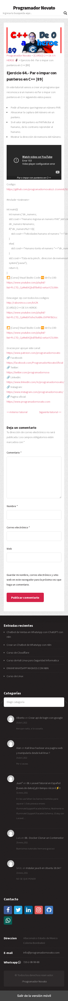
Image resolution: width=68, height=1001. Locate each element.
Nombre (12, 506)
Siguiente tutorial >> (50, 412)
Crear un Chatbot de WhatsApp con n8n (29, 644)
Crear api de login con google (46, 717)
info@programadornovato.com (41, 952)
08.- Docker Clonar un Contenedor (44, 838)
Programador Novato (34, 8)
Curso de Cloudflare (18, 652)
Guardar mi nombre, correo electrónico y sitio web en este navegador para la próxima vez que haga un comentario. (34, 579)
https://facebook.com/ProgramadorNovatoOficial (35, 362)
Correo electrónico (18, 527)
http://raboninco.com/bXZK (22, 302)
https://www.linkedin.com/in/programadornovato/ (35, 382)
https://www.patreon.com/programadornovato (33, 353)
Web (9, 548)
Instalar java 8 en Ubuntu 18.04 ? (43, 868)
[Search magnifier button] (65, 13)
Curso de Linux (15, 676)
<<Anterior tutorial (17, 412)
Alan (18, 748)
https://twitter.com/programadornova (28, 372)
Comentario (14, 452)
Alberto (20, 717)
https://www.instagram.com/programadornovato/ (35, 392)
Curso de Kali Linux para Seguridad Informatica (33, 660)
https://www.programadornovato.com (28, 401)
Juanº (19, 783)
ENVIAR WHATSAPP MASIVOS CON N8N (28, 668)
